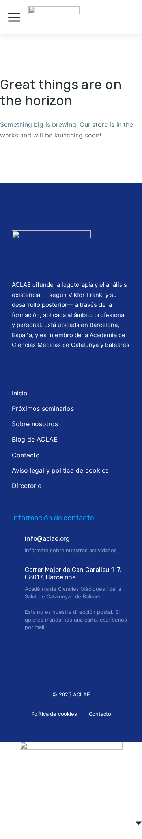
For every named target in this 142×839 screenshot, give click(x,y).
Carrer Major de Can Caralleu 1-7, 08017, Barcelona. (73, 573)
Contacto (100, 714)
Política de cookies (54, 714)
